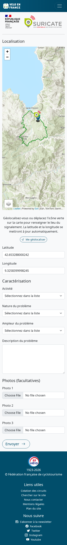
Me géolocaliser (35, 239)
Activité (7, 289)
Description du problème (20, 341)
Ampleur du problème (17, 323)
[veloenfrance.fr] (11, 6)
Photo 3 (7, 423)
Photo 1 (7, 388)
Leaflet (16, 208)
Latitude (8, 247)
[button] (38, 118)
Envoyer (12, 443)
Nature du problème (16, 306)
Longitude (9, 263)
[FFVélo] (33, 461)
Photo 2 (7, 405)
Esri (37, 208)
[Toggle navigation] (59, 6)
